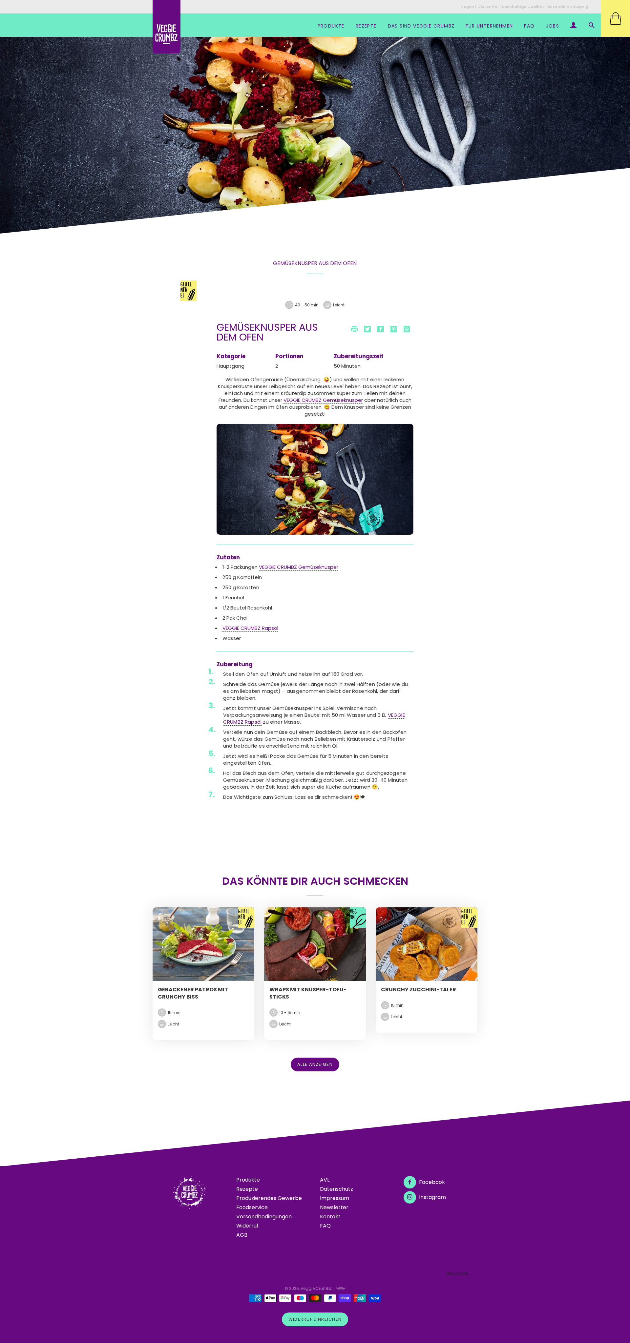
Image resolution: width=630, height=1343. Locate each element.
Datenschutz (336, 1189)
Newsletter (334, 1207)
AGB (241, 1235)
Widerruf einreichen (315, 1319)
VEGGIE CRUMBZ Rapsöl (250, 628)
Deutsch (457, 1273)
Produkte (331, 26)
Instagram (432, 1197)
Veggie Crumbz (316, 1288)
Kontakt (330, 1216)
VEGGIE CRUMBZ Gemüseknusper (323, 400)
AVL (324, 1180)
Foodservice (252, 1207)
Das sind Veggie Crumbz (421, 26)
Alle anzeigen (315, 1064)
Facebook (431, 1182)
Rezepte (366, 26)
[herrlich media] (341, 1288)
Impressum (334, 1198)
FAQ (529, 26)
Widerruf (247, 1225)
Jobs (552, 26)
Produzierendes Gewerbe (269, 1198)
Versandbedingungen (264, 1216)
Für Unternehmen (489, 26)
